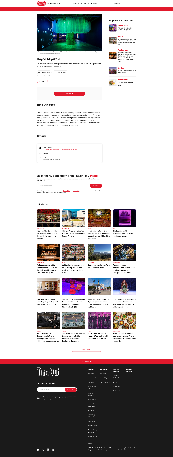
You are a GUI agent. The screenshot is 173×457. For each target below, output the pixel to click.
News (39, 9)
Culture (63, 9)
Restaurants (116, 391)
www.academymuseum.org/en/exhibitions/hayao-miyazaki (60, 149)
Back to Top (88, 361)
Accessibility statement (91, 416)
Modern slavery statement (92, 431)
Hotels (90, 9)
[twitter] (43, 450)
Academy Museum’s (75, 113)
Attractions (76, 9)
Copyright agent (92, 426)
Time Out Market (105, 382)
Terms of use (91, 421)
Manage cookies (92, 436)
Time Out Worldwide (116, 377)
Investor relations (93, 378)
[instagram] (48, 450)
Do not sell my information (92, 405)
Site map (90, 443)
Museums (84, 9)
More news (86, 350)
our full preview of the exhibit (68, 125)
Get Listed (103, 374)
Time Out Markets (90, 4)
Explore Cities (77, 4)
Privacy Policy (76, 191)
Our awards (91, 382)
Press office (91, 374)
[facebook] (38, 450)
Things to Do (46, 9)
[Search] (125, 4)
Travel (69, 9)
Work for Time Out (92, 388)
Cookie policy (92, 410)
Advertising (103, 378)
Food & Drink (55, 9)
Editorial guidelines (91, 394)
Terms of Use (66, 191)
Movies (115, 382)
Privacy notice (92, 400)
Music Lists (116, 387)
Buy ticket (69, 94)
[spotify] (53, 450)
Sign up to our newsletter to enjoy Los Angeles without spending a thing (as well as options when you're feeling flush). (68, 180)
